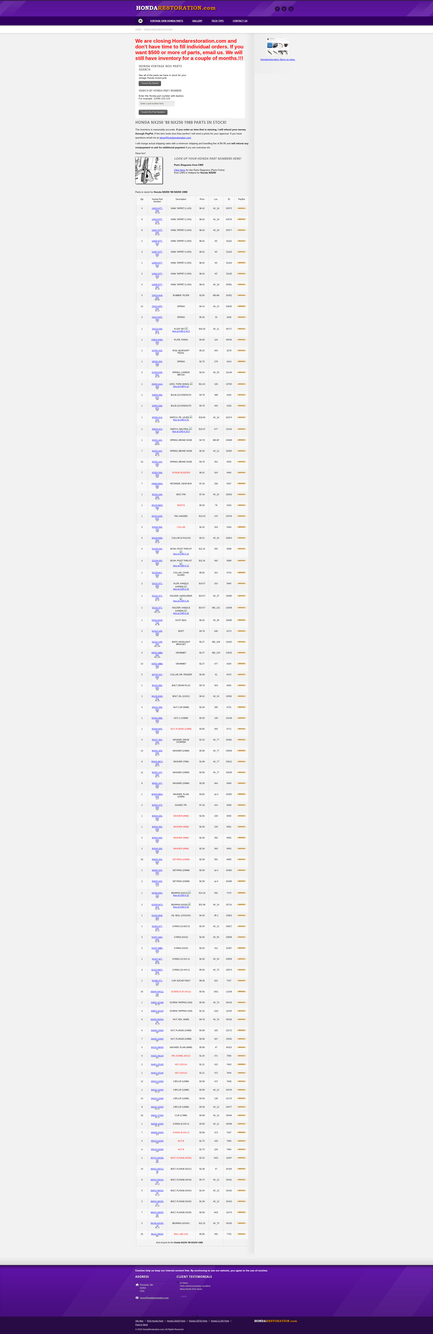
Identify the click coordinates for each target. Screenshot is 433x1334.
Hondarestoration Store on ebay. (277, 59)
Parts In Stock (141, 1325)
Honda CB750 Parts (198, 1321)
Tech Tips (217, 20)
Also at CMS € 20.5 (181, 431)
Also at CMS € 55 (181, 907)
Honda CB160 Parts (176, 1321)
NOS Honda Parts (155, 1321)
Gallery (197, 20)
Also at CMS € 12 (181, 386)
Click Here (180, 170)
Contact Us (240, 20)
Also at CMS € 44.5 (181, 331)
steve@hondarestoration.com (175, 137)
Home (140, 20)
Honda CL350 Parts (220, 1321)
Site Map (139, 1321)
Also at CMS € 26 (181, 589)
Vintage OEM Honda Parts (166, 20)
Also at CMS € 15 (181, 895)
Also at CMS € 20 (181, 420)
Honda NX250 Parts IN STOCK (158, 29)
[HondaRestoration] (277, 8)
